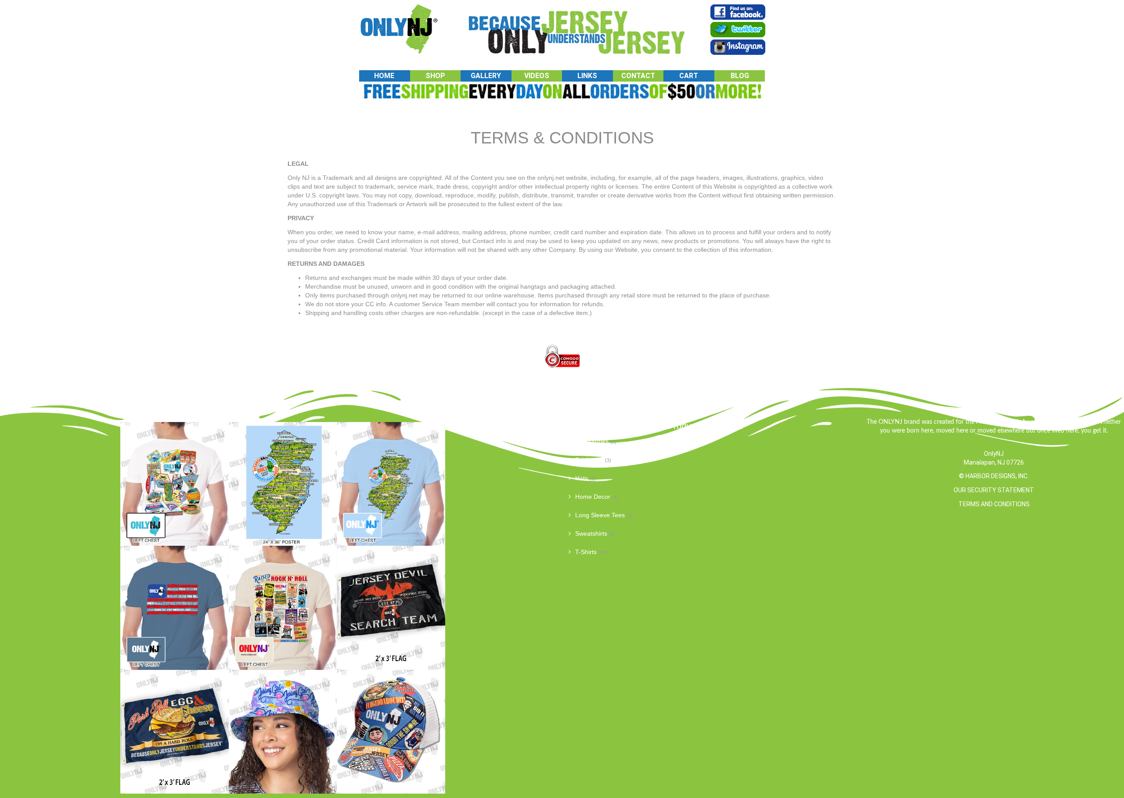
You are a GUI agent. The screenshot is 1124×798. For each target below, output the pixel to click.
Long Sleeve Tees (600, 515)
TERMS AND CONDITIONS (994, 504)
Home (384, 76)
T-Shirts (586, 551)
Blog (740, 76)
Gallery (486, 76)
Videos (536, 76)
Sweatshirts (591, 533)
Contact (638, 76)
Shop (435, 76)
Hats (581, 478)
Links (587, 76)
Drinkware (589, 459)
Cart (688, 76)
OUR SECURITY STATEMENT (994, 490)
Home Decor (592, 496)
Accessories (592, 441)
